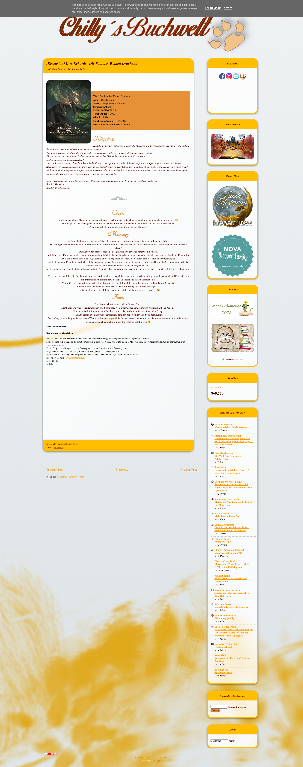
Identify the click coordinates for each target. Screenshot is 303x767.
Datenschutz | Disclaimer (157, 757)
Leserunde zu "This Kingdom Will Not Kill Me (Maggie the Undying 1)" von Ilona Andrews (233, 441)
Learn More (213, 8)
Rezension (58, 447)
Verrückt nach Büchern (227, 590)
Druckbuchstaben (224, 453)
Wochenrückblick (223, 646)
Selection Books (222, 604)
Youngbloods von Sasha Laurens (231, 607)
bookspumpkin (222, 575)
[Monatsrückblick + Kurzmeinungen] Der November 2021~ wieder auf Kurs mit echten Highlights (233, 632)
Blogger (156, 760)
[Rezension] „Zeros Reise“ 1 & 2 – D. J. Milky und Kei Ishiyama (233, 565)
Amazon (125, 124)
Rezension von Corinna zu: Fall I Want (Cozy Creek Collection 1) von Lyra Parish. (233, 487)
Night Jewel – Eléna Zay (226, 516)
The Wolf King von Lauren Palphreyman (228, 457)
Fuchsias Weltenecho (225, 644)
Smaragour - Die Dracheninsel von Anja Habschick (232, 594)
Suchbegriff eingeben (237, 706)
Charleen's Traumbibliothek (229, 550)
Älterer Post (188, 469)
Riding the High (222, 541)
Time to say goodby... (225, 618)
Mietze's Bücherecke (225, 626)
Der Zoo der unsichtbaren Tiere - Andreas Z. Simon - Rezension (231, 529)
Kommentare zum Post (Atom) (71, 476)
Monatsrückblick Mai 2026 (228, 552)
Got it (228, 8)
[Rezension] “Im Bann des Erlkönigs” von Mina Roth (233, 503)
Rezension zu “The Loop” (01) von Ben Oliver (232, 659)
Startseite (122, 469)
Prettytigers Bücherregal (227, 435)
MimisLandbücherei (225, 615)
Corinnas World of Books (228, 481)
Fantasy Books (222, 539)
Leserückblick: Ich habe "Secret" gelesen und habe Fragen (231, 471)
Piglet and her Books (225, 561)
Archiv (232, 740)
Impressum (139, 757)
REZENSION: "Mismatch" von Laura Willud (230, 580)
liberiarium (220, 467)
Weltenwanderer (223, 424)
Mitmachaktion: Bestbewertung (230, 427)
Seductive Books (223, 513)
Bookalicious (221, 669)
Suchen (215, 710)
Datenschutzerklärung (75, 357)
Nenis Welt (220, 655)
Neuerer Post (54, 469)
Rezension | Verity (223, 672)
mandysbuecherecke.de (226, 499)
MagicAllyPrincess (224, 524)
